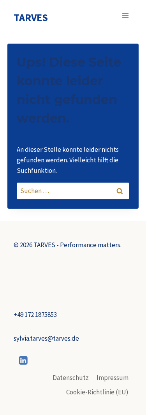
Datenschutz (71, 377)
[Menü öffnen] (125, 15)
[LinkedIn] (23, 360)
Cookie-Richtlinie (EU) (97, 392)
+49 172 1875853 (35, 314)
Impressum (112, 377)
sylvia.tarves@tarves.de (46, 338)
